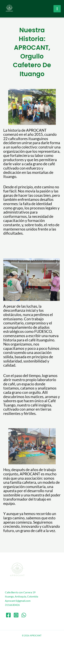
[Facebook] (8, 615)
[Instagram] (16, 615)
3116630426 (12, 604)
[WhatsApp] (23, 615)
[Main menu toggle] (57, 8)
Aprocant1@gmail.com (18, 600)
